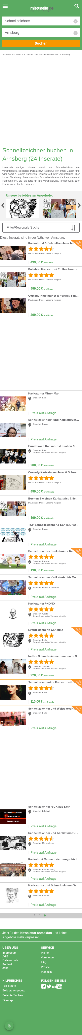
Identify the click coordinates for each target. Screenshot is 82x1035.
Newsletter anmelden (36, 933)
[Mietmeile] (42, 9)
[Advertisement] (41, 103)
